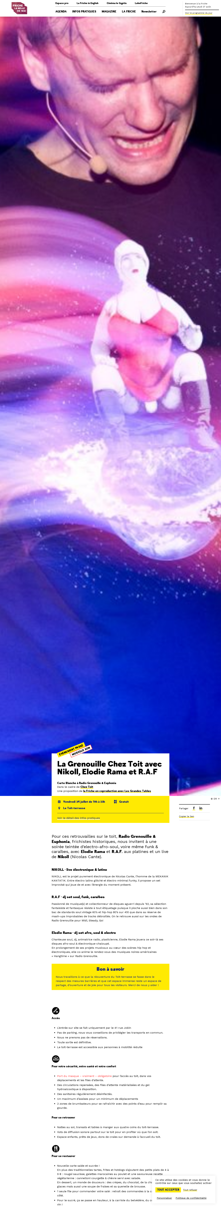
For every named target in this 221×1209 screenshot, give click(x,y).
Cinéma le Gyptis (117, 3)
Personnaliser (164, 1198)
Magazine (109, 11)
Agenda (61, 11)
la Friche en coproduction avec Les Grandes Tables (117, 791)
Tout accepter (168, 1190)
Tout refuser (190, 1189)
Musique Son (80, 751)
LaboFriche (141, 3)
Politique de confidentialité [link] (191, 1198)
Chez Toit (86, 787)
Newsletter (149, 11)
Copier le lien (186, 816)
